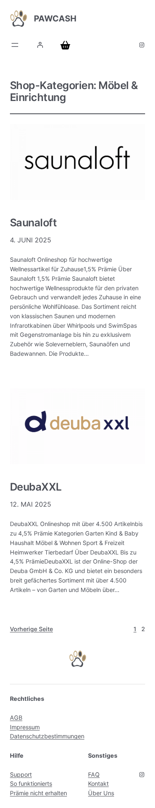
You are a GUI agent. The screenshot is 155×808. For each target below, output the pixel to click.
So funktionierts (31, 783)
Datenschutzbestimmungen (47, 736)
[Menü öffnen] (15, 45)
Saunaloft (33, 222)
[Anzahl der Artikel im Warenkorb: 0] (66, 45)
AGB (16, 717)
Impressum (25, 726)
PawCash (55, 18)
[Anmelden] (40, 45)
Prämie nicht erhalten (38, 792)
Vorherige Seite (31, 628)
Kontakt (98, 783)
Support (21, 774)
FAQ (94, 774)
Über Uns (101, 792)
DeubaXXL (36, 487)
